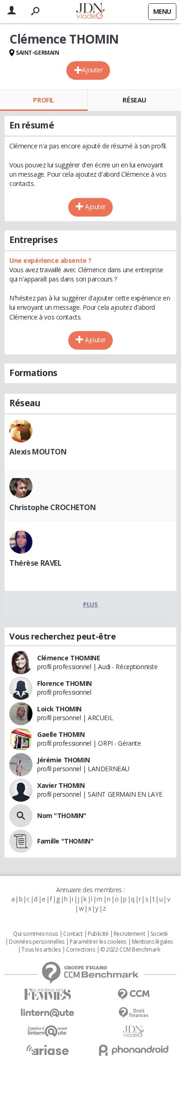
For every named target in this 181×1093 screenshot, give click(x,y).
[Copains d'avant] (47, 1031)
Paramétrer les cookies (98, 942)
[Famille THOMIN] (20, 841)
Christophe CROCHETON (52, 507)
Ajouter (92, 69)
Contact (72, 934)
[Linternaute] (47, 1013)
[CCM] (133, 994)
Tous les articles (40, 949)
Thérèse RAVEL (35, 563)
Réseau (134, 100)
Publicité (98, 934)
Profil (43, 100)
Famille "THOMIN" (65, 841)
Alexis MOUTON (38, 452)
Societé (159, 934)
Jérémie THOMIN (63, 759)
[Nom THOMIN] (20, 815)
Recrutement (129, 934)
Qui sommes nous (35, 934)
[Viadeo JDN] (133, 1031)
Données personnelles (37, 942)
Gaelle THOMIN (61, 734)
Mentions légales (152, 942)
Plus (90, 604)
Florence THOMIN (64, 683)
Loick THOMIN (59, 708)
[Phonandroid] (133, 1050)
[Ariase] (47, 1050)
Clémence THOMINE (68, 657)
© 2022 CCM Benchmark (130, 949)
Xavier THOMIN (61, 785)
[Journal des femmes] (47, 994)
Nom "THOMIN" (61, 815)
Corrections (80, 949)
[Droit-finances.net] (133, 1013)
